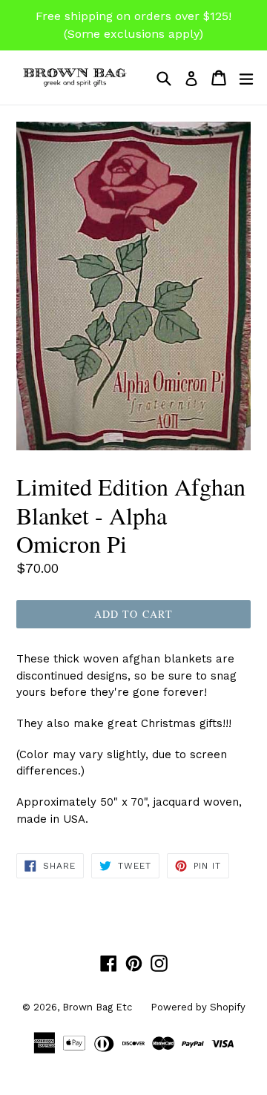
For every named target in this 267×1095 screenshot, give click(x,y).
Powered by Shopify (198, 1007)
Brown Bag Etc (97, 1007)
